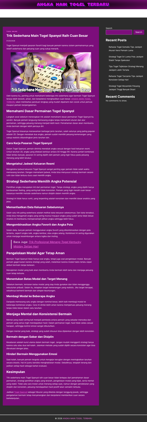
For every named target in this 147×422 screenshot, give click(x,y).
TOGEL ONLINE (11, 31)
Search (109, 28)
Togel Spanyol (20, 392)
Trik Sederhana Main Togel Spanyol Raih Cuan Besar (47, 36)
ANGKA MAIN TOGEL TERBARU (77, 418)
